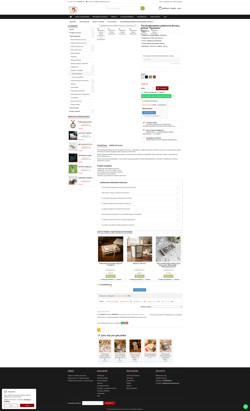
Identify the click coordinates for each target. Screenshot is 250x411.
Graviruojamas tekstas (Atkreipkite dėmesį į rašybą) (158, 56)
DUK (165, 17)
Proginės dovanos (99, 17)
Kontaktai (160, 371)
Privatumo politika (102, 378)
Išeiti (11, 405)
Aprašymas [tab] (102, 145)
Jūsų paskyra (132, 371)
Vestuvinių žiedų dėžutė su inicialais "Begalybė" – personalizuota (168, 265)
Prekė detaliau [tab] (116, 145)
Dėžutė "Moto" (139, 263)
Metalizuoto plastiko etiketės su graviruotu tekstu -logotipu (85, 144)
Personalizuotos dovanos (78, 39)
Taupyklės (74, 56)
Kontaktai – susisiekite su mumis (106, 388)
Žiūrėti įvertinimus (147, 108)
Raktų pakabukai (76, 60)
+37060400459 (80, 1)
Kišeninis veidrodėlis (85, 178)
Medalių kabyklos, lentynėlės (79, 63)
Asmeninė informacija (132, 375)
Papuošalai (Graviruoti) (77, 91)
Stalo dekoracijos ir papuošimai (80, 94)
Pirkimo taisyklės (102, 380)
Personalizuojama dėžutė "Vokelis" (110, 264)
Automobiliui (74, 87)
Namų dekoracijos (76, 50)
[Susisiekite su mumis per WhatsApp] (245, 406)
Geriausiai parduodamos (79, 116)
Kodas (143, 31)
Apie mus (100, 383)
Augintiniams (75, 67)
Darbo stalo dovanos (77, 46)
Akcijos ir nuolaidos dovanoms (77, 375)
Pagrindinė (73, 26)
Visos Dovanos (74, 108)
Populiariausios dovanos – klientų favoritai (80, 380)
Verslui (114, 17)
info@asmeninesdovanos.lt (102, 1)
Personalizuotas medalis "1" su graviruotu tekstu (85, 122)
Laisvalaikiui (74, 97)
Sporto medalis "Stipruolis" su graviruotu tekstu (85, 167)
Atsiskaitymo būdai (102, 385)
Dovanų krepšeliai (77, 77)
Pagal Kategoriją (82, 17)
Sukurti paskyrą (177, 1)
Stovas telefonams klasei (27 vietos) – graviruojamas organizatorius (85, 133)
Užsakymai (129, 378)
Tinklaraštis (155, 17)
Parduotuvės (101, 393)
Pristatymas (100, 375)
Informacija (141, 17)
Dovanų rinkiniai (126, 17)
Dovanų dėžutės (77, 74)
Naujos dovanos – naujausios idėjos (78, 378)
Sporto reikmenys (76, 101)
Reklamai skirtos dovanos (78, 43)
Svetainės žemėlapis (103, 391)
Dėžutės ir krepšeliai (77, 70)
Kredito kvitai (130, 380)
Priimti (27, 405)
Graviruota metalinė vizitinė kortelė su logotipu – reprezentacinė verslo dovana (85, 155)
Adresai (128, 383)
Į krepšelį (161, 88)
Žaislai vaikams (75, 104)
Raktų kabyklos (75, 53)
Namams (73, 84)
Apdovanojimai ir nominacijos (80, 80)
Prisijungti (166, 1)
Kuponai (128, 385)
